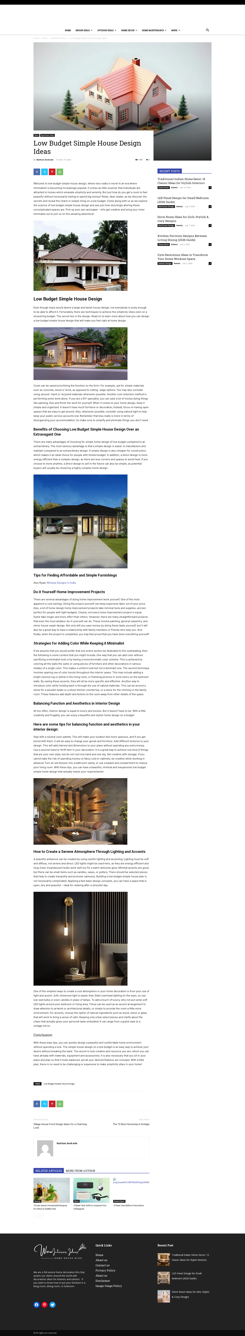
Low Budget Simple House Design (59, 1083)
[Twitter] (44, 172)
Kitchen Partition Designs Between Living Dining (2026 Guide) (182, 238)
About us (101, 1260)
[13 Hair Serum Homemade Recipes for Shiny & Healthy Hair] (52, 1190)
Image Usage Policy (109, 1286)
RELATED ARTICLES (49, 1170)
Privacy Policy (106, 1270)
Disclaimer (103, 1280)
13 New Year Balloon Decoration (128, 1205)
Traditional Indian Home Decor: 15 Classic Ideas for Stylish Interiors (181, 181)
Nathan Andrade (44, 159)
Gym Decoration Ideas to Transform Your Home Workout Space (183, 257)
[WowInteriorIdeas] (122, 15)
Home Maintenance (153, 30)
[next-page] (41, 1215)
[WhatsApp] (59, 172)
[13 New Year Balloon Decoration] (131, 1190)
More (174, 30)
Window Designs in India (61, 582)
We (35, 1272)
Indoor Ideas (83, 30)
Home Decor (127, 30)
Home (68, 30)
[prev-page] (36, 1215)
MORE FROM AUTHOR (80, 1170)
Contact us (103, 1265)
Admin (174, 187)
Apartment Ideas (58, 38)
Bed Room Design (166, 206)
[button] (208, 30)
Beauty (37, 1201)
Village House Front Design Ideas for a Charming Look (60, 1126)
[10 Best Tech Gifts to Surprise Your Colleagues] (91, 1190)
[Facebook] (37, 172)
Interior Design (165, 263)
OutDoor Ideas (105, 30)
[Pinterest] (52, 172)
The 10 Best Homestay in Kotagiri (131, 1124)
